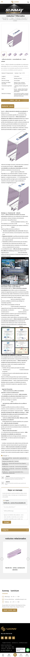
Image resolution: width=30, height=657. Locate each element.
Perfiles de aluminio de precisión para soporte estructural (14, 464)
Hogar (12, 18)
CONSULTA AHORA (14, 100)
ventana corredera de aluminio (10, 461)
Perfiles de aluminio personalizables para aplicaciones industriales (12, 472)
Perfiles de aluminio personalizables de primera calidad (15, 503)
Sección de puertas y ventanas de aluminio (15, 569)
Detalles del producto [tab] (7, 106)
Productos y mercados (21, 18)
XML (13, 647)
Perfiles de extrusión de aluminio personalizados (14, 466)
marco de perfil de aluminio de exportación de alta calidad (14, 458)
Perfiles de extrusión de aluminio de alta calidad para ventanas (14, 469)
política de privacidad (8, 648)
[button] (2, 558)
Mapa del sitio (6, 647)
